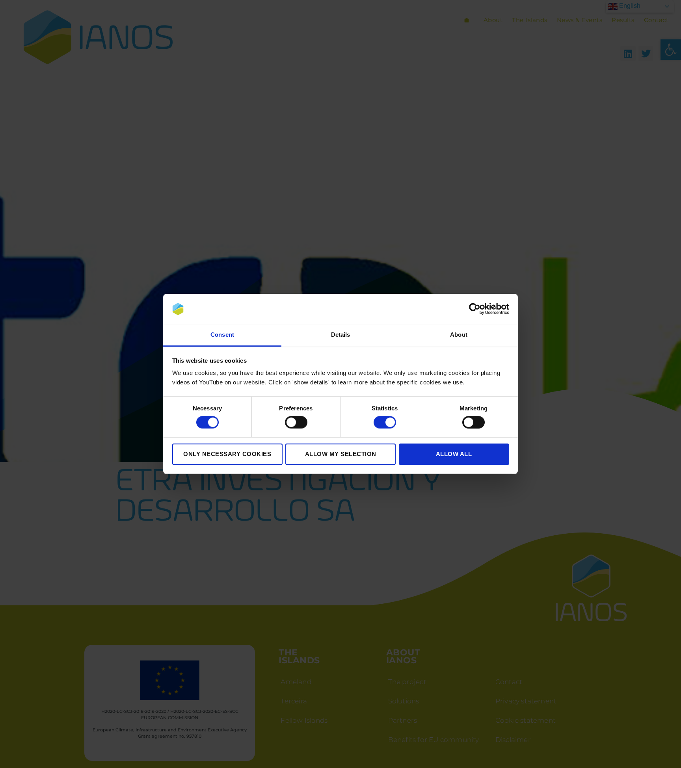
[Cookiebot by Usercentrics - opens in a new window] (474, 309)
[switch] (296, 422)
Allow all (454, 454)
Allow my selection (340, 454)
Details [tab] (340, 335)
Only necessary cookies (227, 454)
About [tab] (458, 335)
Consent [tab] (222, 335)
